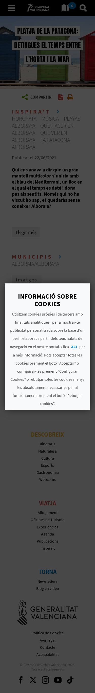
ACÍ (74, 346)
